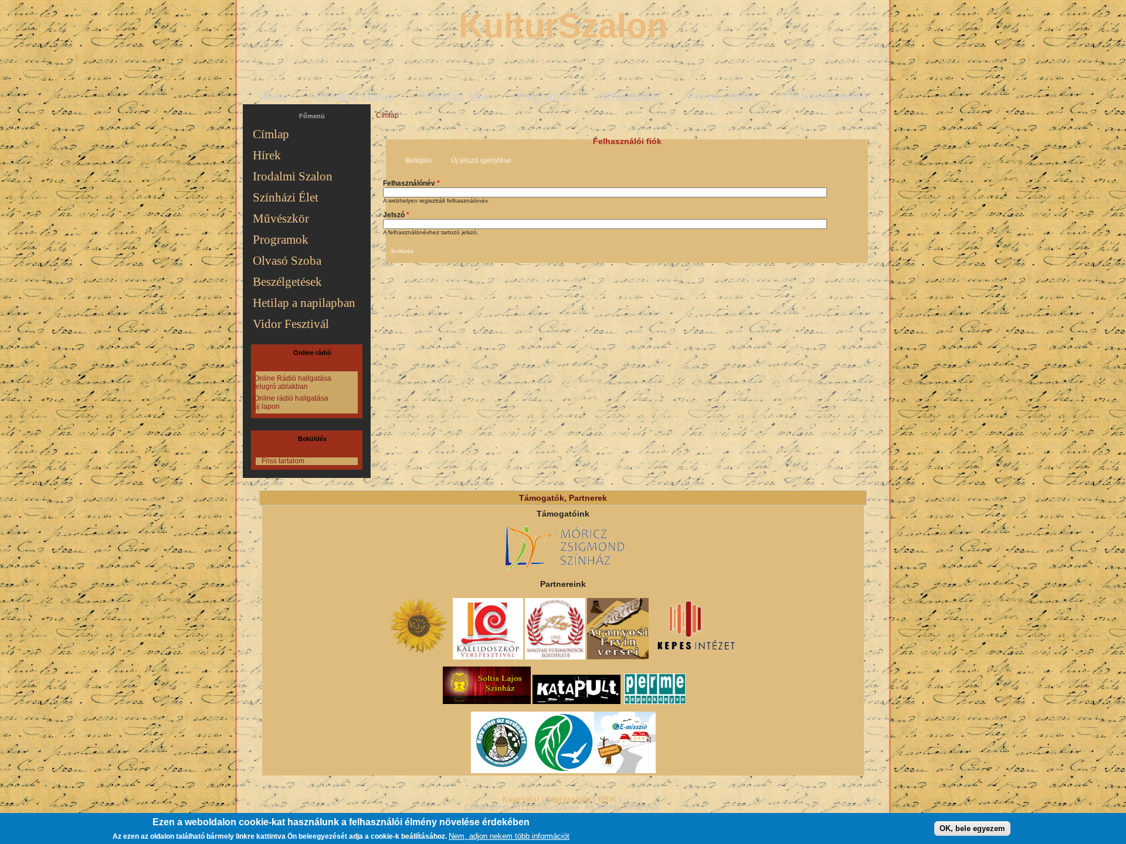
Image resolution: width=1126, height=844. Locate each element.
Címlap (387, 115)
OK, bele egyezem (972, 828)
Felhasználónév (411, 183)
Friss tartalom (283, 461)
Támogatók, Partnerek (563, 498)
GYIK (607, 799)
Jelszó (396, 215)
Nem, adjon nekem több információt (509, 836)
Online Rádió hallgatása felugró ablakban (292, 382)
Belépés (422, 160)
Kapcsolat (521, 799)
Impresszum (569, 799)
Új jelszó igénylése (481, 160)
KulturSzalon (563, 25)
